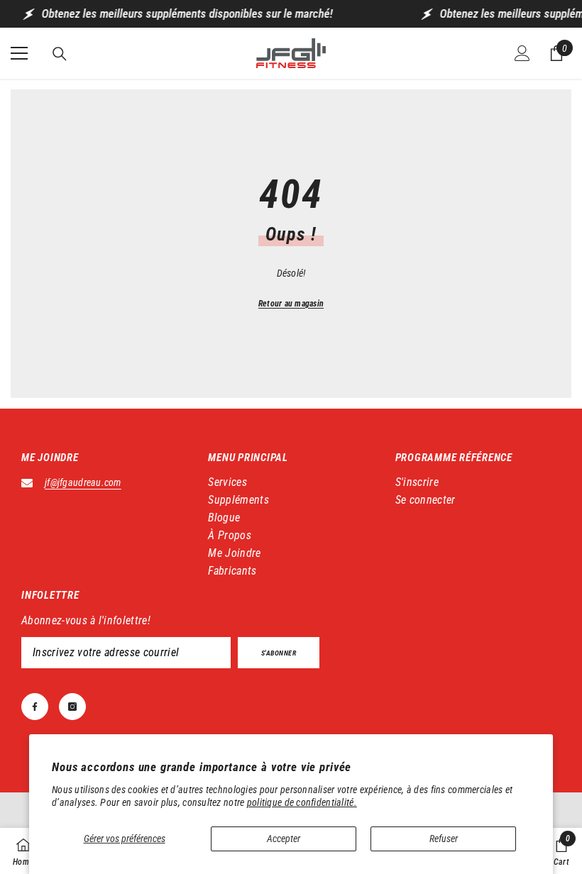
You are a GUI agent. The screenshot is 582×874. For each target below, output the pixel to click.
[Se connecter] (522, 53)
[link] (561, 851)
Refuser (443, 838)
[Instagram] (72, 706)
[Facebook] (34, 706)
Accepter (283, 838)
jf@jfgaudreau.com (83, 482)
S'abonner (279, 653)
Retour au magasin (291, 304)
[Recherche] (59, 53)
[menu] (19, 53)
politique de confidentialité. (302, 802)
